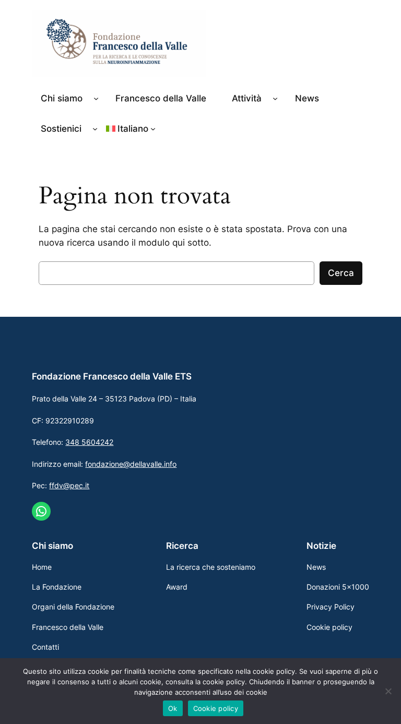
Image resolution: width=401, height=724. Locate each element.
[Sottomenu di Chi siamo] (96, 98)
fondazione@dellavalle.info (130, 463)
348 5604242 (89, 442)
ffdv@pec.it (69, 485)
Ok (173, 708)
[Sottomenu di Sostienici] (95, 128)
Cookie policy (215, 708)
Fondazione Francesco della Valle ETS (112, 376)
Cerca (341, 273)
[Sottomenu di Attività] (275, 98)
